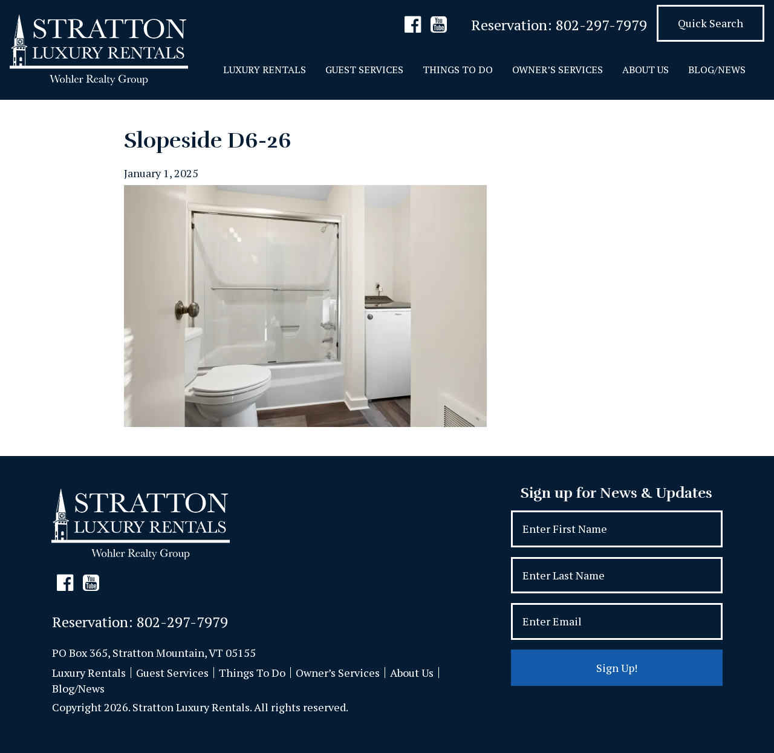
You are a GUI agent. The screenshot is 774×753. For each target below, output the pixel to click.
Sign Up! (616, 667)
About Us (645, 69)
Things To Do (458, 69)
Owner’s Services (557, 69)
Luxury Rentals (264, 69)
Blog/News (717, 69)
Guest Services (364, 69)
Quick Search (710, 23)
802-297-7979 (601, 24)
